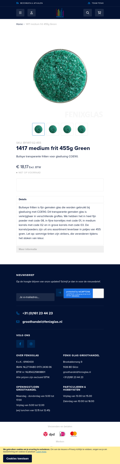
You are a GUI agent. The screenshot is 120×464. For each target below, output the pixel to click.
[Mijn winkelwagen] (99, 12)
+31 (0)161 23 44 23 (37, 313)
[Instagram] (31, 344)
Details (23, 199)
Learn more (41, 451)
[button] (20, 12)
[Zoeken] (87, 12)
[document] (60, 455)
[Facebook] (20, 344)
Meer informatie (28, 249)
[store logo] (60, 12)
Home (19, 24)
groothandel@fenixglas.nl (42, 321)
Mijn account (32, 12)
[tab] (60, 199)
